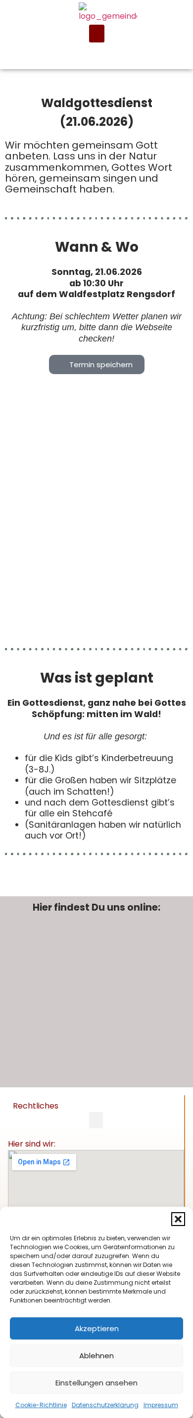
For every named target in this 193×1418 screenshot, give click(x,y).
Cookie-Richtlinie (41, 1405)
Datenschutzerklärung (105, 1405)
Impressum (161, 1405)
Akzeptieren (97, 1328)
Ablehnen (96, 1355)
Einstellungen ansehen (96, 1383)
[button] (178, 1219)
